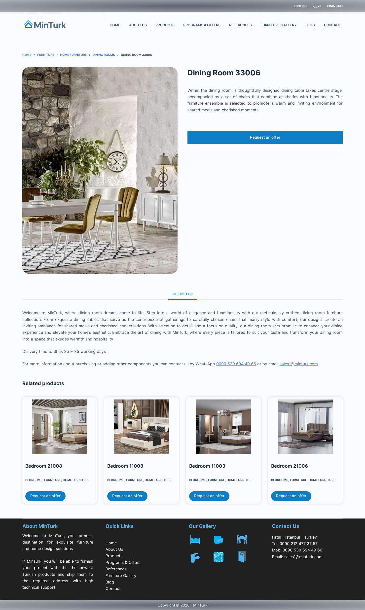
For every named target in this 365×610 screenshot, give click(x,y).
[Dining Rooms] (247, 538)
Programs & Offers (201, 25)
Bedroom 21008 (43, 466)
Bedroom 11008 (125, 466)
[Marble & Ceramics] (224, 557)
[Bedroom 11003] (223, 428)
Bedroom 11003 (207, 466)
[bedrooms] (200, 538)
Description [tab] (183, 294)
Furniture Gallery (278, 25)
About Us (138, 25)
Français (335, 6)
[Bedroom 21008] (59, 428)
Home (115, 25)
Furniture (52, 480)
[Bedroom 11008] (141, 428)
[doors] (247, 560)
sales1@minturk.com (299, 363)
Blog (310, 25)
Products (165, 25)
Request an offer (265, 137)
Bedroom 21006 (289, 466)
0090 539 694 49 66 (236, 363)
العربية (317, 6)
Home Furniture (76, 480)
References (240, 25)
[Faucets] (200, 557)
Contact (332, 25)
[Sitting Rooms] (224, 538)
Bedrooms (33, 480)
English (300, 6)
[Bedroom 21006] (305, 428)
